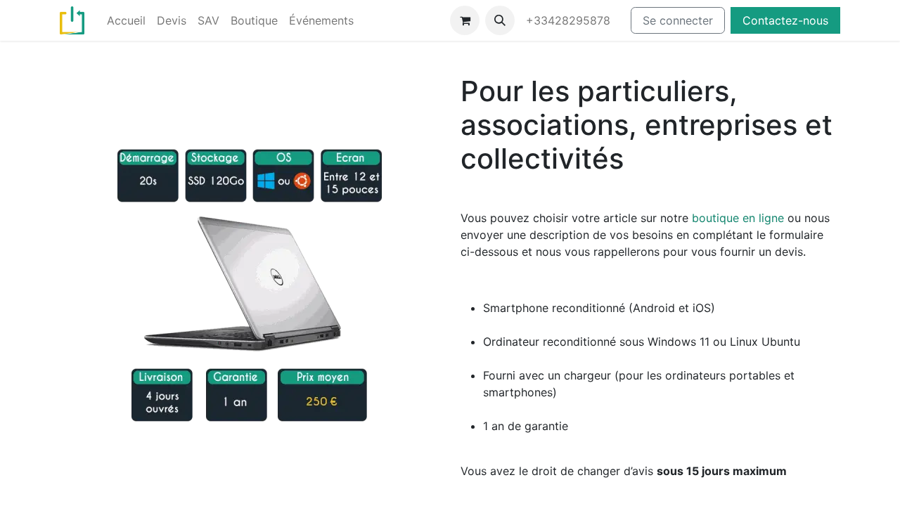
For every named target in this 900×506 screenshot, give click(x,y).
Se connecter (678, 20)
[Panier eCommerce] (465, 20)
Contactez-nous (785, 20)
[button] (500, 20)
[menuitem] (126, 20)
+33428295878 (570, 20)
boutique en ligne (738, 218)
